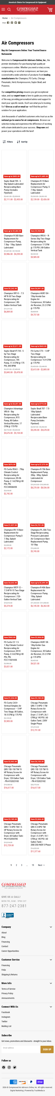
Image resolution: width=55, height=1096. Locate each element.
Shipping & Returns (9, 974)
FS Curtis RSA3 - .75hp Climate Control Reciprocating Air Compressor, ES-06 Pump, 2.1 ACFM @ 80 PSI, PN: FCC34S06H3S (14, 478)
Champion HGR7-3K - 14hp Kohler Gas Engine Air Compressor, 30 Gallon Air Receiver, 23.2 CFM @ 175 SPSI (41, 649)
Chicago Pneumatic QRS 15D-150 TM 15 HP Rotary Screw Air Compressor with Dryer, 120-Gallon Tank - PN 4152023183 (14, 773)
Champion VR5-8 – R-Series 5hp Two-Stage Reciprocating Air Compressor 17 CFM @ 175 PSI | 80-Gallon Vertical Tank (40, 243)
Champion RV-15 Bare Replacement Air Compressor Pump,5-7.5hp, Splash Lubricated (13, 536)
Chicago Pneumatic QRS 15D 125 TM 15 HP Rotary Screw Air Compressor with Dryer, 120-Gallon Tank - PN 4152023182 (41, 773)
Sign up (47, 1049)
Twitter (4, 1021)
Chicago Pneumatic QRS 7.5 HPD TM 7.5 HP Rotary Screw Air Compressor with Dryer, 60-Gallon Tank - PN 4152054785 (14, 831)
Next (40, 865)
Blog (3, 937)
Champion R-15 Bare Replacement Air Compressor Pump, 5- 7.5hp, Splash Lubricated (40, 187)
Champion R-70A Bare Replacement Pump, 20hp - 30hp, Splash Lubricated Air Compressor (40, 475)
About (4, 932)
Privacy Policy (7, 993)
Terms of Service (8, 989)
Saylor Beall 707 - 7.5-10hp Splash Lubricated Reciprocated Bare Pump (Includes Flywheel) (40, 416)
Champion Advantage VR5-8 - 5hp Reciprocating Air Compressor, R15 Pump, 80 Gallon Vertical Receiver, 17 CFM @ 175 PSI (13, 417)
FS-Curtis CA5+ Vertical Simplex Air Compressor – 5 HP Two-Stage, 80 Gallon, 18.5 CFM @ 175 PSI (13, 708)
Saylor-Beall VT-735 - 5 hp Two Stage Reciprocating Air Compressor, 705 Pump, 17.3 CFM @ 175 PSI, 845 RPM (14, 358)
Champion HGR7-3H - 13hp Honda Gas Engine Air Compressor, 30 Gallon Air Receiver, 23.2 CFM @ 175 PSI (41, 300)
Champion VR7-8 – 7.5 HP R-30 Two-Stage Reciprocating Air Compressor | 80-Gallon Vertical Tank (14, 299)
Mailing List (6, 1026)
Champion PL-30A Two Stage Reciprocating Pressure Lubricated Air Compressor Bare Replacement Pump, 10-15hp (41, 537)
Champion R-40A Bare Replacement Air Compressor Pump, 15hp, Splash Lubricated (40, 593)
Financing (6, 942)
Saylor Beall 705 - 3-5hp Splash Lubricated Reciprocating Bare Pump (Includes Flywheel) (13, 187)
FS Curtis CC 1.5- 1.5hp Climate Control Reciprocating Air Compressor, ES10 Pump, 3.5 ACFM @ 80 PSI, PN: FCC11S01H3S (14, 651)
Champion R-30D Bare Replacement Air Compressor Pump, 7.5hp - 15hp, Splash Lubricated (13, 241)
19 (33, 865)
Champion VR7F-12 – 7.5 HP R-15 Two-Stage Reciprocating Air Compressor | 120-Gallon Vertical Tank (14, 593)
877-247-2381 (14, 906)
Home (5, 18)
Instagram (6, 1017)
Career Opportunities (10, 951)
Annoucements (8, 998)
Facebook (6, 1012)
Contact (5, 946)
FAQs (4, 970)
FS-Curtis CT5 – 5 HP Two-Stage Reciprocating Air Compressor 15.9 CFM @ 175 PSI (41, 357)
